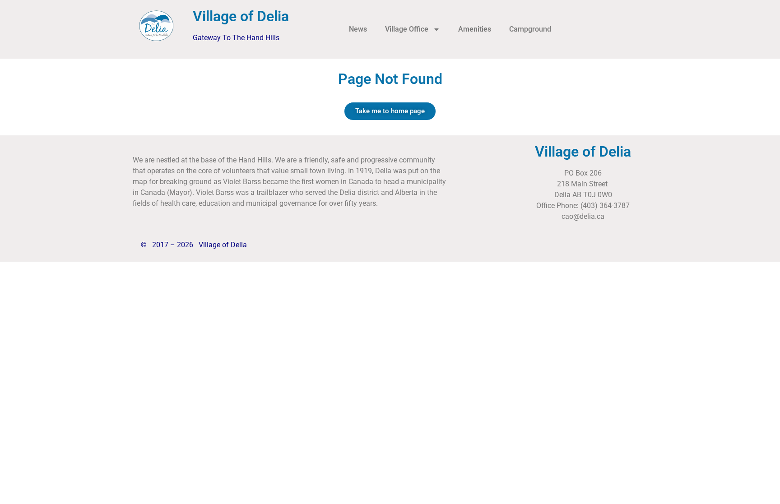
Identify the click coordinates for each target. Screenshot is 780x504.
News (358, 29)
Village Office (406, 29)
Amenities (474, 29)
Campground (530, 29)
